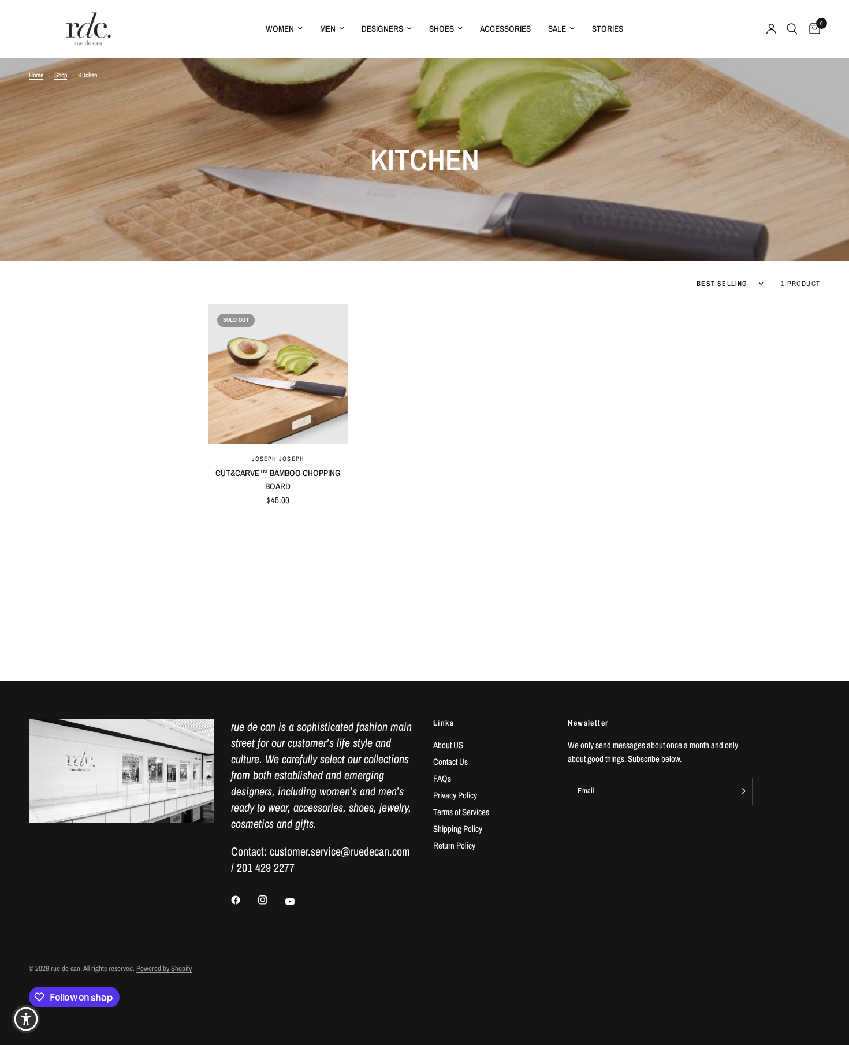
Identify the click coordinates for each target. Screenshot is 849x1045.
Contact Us (450, 762)
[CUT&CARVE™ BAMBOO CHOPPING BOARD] (278, 374)
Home (36, 75)
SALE (557, 29)
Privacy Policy (455, 795)
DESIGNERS (382, 29)
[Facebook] (243, 900)
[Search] (792, 29)
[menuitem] (284, 29)
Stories (607, 29)
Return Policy (454, 845)
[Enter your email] (741, 791)
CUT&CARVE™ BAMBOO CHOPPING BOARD (278, 479)
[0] (811, 29)
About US (448, 745)
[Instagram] (271, 900)
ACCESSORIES (505, 29)
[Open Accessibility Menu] (26, 1019)
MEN (328, 29)
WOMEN (280, 29)
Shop (60, 75)
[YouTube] (298, 901)
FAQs (442, 778)
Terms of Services (461, 812)
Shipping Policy (457, 829)
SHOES (441, 29)
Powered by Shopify (164, 968)
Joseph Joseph (278, 459)
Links (443, 723)
